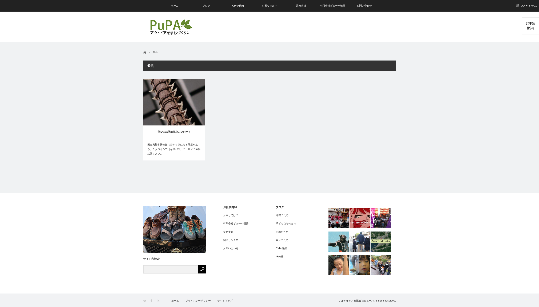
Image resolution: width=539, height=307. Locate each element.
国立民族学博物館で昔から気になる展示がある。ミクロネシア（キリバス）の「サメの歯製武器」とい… (173, 149)
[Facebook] (151, 301)
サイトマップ (224, 300)
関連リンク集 (230, 240)
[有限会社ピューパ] (170, 27)
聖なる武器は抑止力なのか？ (174, 131)
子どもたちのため (286, 223)
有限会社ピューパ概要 (332, 5)
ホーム (175, 5)
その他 (279, 256)
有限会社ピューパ (364, 300)
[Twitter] (145, 301)
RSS (158, 301)
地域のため (282, 215)
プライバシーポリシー (198, 300)
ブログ (206, 5)
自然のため (282, 231)
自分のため (282, 240)
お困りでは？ (269, 5)
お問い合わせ (364, 5)
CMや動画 (238, 5)
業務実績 (301, 5)
